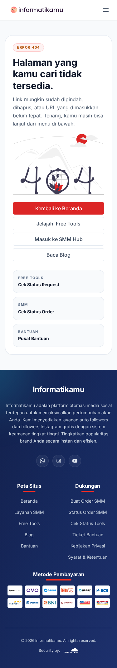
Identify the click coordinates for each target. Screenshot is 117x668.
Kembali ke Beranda (58, 208)
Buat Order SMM (88, 501)
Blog (29, 534)
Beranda (29, 501)
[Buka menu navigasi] (106, 10)
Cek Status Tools (88, 523)
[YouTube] (75, 461)
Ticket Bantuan (87, 534)
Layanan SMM (29, 512)
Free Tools (29, 523)
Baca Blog (58, 255)
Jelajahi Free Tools (58, 223)
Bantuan (29, 545)
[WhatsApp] (42, 461)
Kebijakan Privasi (88, 545)
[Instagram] (58, 461)
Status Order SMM (88, 512)
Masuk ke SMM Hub (59, 239)
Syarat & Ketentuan (87, 557)
